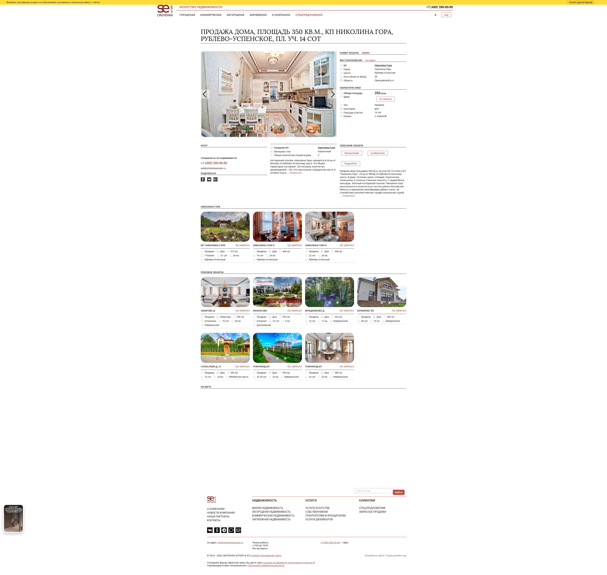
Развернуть (296, 172)
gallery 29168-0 (269, 358)
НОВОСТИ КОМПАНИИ (221, 512)
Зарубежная (258, 15)
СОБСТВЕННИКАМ (317, 511)
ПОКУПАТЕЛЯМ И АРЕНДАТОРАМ (326, 515)
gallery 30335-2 (337, 302)
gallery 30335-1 (329, 302)
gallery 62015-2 (233, 302)
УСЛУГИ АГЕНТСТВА (318, 508)
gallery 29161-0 (321, 358)
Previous (205, 94)
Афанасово (260, 310)
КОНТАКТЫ (214, 520)
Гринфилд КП (261, 366)
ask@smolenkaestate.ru (213, 168)
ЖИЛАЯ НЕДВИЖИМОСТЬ (267, 508)
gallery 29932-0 (374, 302)
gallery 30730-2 (285, 302)
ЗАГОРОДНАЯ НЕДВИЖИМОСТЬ (271, 511)
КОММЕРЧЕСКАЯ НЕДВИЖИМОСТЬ (273, 515)
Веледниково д (314, 310)
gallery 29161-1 (329, 358)
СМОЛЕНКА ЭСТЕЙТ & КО (211, 499)
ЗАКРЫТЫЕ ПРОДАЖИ (372, 511)
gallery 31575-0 (269, 237)
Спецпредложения (309, 15)
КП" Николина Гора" (213, 245)
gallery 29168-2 (285, 358)
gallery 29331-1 (225, 358)
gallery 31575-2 (285, 237)
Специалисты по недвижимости (219, 157)
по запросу (385, 98)
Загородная (235, 15)
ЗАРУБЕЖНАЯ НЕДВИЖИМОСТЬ (271, 519)
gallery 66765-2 (233, 237)
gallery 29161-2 (337, 358)
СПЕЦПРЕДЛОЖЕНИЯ (372, 508)
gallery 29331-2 (233, 358)
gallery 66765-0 (217, 237)
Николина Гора (383, 65)
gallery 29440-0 (321, 237)
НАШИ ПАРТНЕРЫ (218, 516)
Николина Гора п (264, 245)
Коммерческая (210, 15)
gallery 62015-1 (225, 302)
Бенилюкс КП (365, 310)
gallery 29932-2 (389, 302)
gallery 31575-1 (277, 237)
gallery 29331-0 (217, 358)
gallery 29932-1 (381, 302)
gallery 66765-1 (225, 237)
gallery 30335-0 (321, 302)
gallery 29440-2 (337, 237)
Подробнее (350, 163)
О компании (281, 15)
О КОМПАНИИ (215, 509)
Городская (187, 15)
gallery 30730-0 (269, 302)
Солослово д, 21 (211, 366)
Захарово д (208, 310)
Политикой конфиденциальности (266, 565)
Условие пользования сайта (266, 555)
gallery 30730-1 (277, 302)
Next (332, 94)
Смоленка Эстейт (165, 11)
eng (446, 14)
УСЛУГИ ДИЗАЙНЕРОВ (319, 519)
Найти (399, 492)
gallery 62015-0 (217, 302)
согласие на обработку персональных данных (287, 562)
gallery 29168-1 (277, 358)
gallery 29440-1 (329, 237)
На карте (370, 60)
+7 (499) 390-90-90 (439, 7)
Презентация (351, 153)
